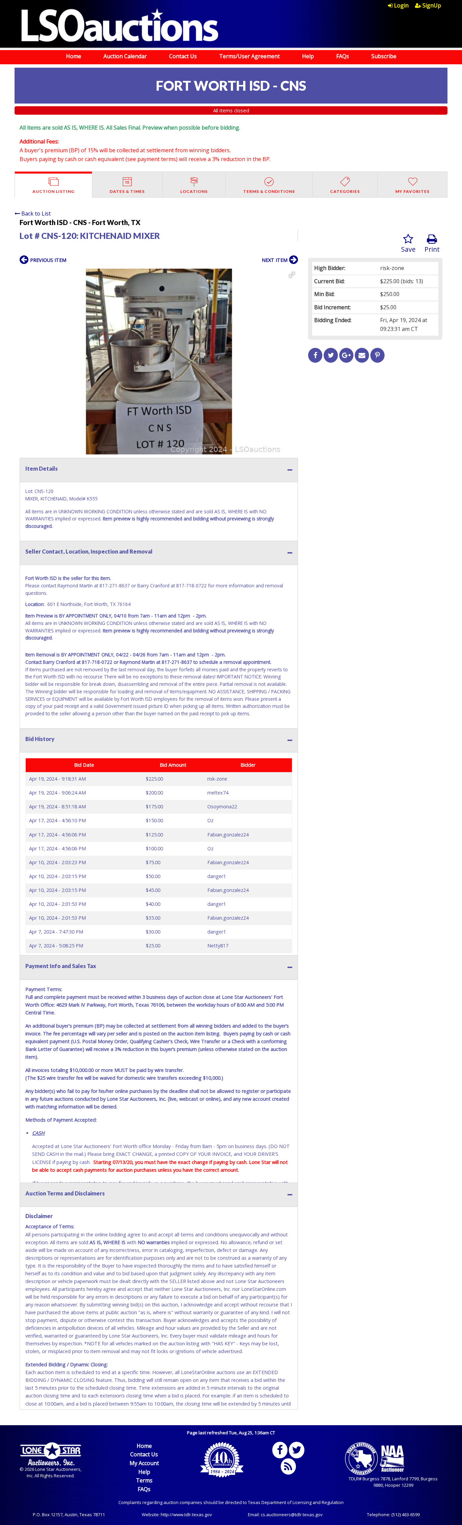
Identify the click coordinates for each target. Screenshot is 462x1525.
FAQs (342, 56)
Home (73, 56)
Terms (144, 1480)
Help (308, 56)
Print (432, 249)
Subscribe (383, 56)
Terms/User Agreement (249, 56)
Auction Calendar (125, 56)
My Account (144, 1463)
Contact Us (183, 56)
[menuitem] (401, 5)
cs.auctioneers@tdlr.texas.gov (292, 1514)
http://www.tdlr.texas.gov (186, 1514)
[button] (291, 274)
